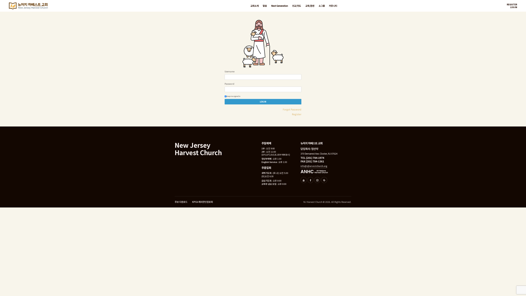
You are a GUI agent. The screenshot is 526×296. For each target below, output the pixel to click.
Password (229, 83)
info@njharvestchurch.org (314, 166)
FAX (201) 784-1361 (312, 161)
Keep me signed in (233, 96)
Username (230, 71)
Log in (513, 7)
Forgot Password (292, 109)
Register (512, 4)
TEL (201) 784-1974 (312, 158)
